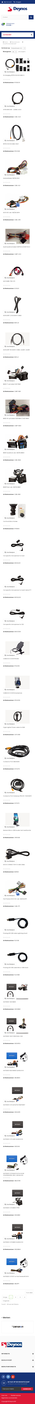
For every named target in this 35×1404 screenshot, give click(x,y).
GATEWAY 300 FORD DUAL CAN (13, 1036)
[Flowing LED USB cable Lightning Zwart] (17, 922)
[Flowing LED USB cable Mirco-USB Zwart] (17, 957)
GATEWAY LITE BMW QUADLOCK (13, 1242)
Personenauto (16, 42)
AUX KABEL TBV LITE (9, 281)
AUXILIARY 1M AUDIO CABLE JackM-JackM (16, 350)
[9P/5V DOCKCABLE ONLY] (17, 133)
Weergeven (7, 51)
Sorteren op (5, 48)
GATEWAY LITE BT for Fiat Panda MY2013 (16, 1276)
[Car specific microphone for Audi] (17, 545)
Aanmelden (27, 1389)
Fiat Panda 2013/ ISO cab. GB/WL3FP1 (15, 899)
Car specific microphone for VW (13, 624)
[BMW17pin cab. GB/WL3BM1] (17, 476)
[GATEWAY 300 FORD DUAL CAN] (17, 1025)
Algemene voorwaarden (9, 1398)
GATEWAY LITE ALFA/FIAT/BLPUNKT (14, 1105)
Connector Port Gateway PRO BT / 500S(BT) (17, 796)
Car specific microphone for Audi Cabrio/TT (17, 590)
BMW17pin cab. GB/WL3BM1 (12, 487)
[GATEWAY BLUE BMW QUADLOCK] (17, 1060)
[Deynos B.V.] (17, 9)
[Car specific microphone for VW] (17, 613)
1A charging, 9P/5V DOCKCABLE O (13, 75)
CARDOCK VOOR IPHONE (11, 659)
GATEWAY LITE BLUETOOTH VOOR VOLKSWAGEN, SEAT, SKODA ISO (13, 1174)
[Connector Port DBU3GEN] (17, 751)
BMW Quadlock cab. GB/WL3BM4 (13, 453)
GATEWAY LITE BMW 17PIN (11, 1208)
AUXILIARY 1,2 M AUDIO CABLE (12, 315)
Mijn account (6, 1360)
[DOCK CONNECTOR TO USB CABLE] (17, 854)
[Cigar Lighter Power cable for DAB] (17, 716)
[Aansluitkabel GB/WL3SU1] (17, 167)
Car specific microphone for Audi (13, 556)
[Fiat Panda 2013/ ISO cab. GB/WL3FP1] (17, 888)
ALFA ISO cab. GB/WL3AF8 (11, 212)
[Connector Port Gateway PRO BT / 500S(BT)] (17, 785)
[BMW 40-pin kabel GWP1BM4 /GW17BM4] (17, 408)
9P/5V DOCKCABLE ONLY (11, 144)
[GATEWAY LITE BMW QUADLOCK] (17, 1231)
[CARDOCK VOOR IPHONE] (17, 648)
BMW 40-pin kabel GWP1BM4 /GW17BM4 (16, 418)
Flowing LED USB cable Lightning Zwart (15, 933)
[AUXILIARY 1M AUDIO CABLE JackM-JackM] (17, 339)
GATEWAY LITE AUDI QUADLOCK (13, 1139)
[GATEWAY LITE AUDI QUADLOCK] (17, 1128)
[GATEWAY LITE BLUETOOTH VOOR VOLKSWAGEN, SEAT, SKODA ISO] (17, 1163)
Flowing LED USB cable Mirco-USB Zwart (15, 967)
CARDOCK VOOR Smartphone (12, 693)
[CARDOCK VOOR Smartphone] (17, 682)
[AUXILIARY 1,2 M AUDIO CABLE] (17, 305)
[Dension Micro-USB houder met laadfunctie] (17, 819)
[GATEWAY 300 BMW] (17, 991)
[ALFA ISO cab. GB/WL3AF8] (17, 202)
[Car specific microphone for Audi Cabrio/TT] (17, 579)
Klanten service (16, 1395)
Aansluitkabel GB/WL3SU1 (11, 178)
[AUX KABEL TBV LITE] (17, 270)
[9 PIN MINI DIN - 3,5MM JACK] (17, 99)
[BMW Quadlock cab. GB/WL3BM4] (17, 442)
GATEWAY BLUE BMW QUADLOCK (13, 1070)
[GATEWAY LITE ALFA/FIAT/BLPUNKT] (17, 1094)
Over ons (4, 1395)
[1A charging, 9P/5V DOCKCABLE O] (17, 64)
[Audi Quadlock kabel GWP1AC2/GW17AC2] (17, 236)
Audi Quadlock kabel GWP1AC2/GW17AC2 (16, 247)
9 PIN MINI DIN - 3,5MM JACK (12, 109)
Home (6, 42)
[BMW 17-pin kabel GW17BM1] (17, 373)
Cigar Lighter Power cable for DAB (14, 727)
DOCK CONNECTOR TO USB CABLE (14, 865)
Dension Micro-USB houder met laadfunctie (17, 830)
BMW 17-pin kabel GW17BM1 (12, 384)
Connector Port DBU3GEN (11, 762)
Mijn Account (8, 2)
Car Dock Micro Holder (10, 521)
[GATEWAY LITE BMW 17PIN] (17, 1197)
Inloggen (18, 2)
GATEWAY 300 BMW (9, 1002)
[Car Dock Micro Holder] (17, 511)
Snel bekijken (10, 72)
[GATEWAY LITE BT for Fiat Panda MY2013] (17, 1266)
